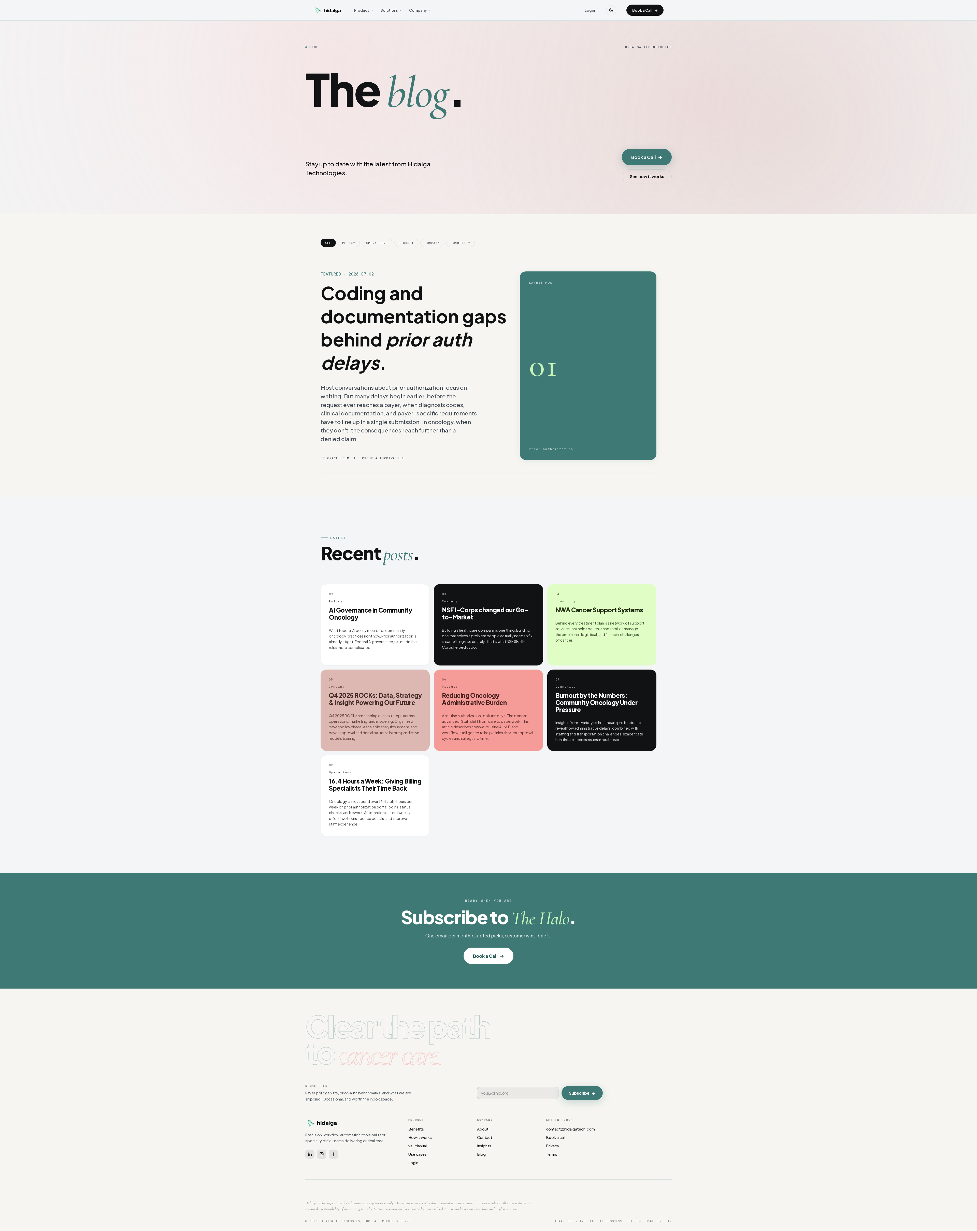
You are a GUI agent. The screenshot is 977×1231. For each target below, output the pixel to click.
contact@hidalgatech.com (570, 1128)
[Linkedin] (309, 1154)
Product (361, 10)
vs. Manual (417, 1145)
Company (418, 10)
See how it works (647, 176)
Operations (377, 243)
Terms (551, 1154)
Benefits (416, 1128)
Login (590, 10)
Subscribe (582, 1093)
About (483, 1128)
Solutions (389, 10)
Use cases (417, 1154)
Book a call (555, 1137)
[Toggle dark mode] (611, 10)
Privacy (552, 1145)
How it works (420, 1137)
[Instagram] (321, 1154)
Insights (484, 1145)
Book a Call (645, 10)
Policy (348, 243)
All (328, 243)
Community (460, 243)
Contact (484, 1137)
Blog (481, 1154)
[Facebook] (333, 1154)
